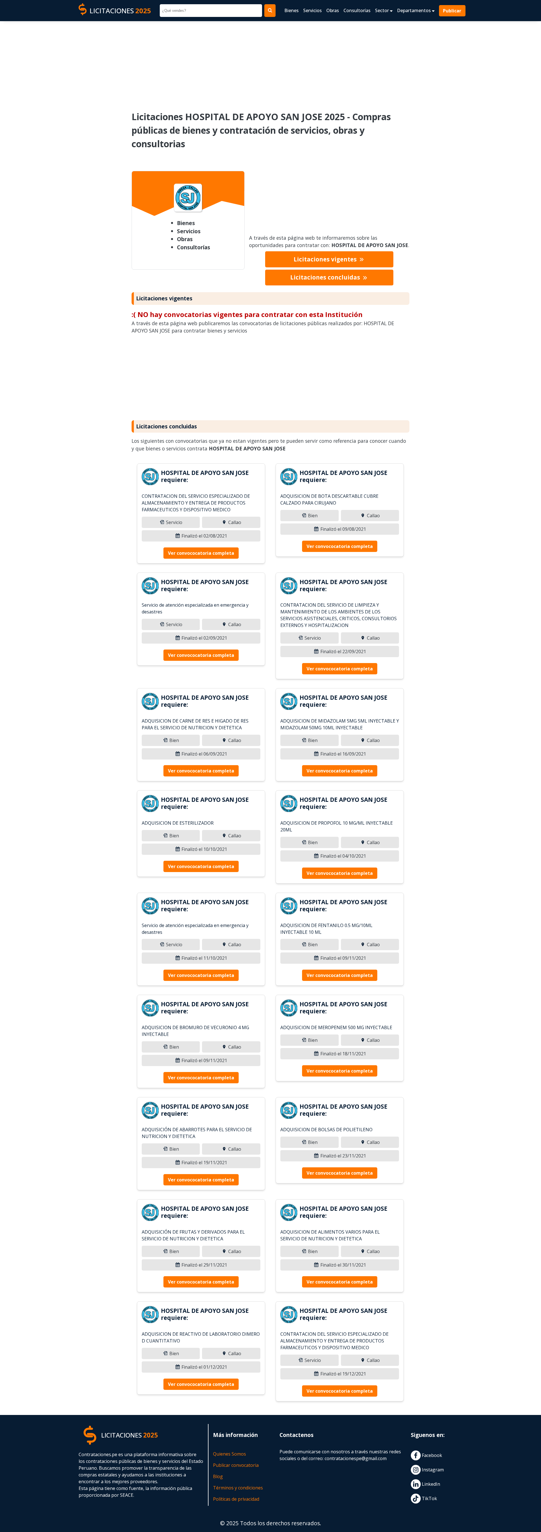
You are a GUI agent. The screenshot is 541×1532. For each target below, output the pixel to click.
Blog (218, 1476)
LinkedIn (430, 1484)
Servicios (312, 10)
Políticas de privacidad (236, 1499)
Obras (332, 10)
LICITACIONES (120, 10)
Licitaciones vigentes (326, 259)
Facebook (431, 1455)
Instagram (432, 1470)
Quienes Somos (229, 1454)
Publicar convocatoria (236, 1465)
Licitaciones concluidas (326, 277)
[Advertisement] (270, 62)
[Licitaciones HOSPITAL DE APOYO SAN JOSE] (150, 477)
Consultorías (357, 10)
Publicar (452, 11)
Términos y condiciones (238, 1488)
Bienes (291, 10)
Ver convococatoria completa (201, 553)
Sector (382, 10)
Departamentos (414, 10)
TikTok (429, 1498)
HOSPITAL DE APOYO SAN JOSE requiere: (205, 476)
